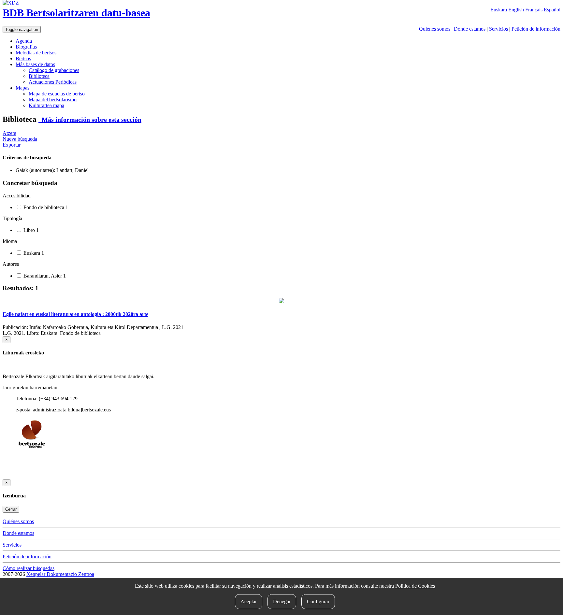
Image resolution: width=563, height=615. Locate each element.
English (516, 9)
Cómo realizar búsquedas (28, 568)
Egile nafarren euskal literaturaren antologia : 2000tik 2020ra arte (75, 314)
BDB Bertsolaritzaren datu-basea (76, 13)
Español (552, 9)
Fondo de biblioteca (45, 207)
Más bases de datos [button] (35, 64)
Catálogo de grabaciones (54, 70)
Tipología (12, 218)
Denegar (282, 601)
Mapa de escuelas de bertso (57, 93)
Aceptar (248, 601)
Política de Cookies (415, 586)
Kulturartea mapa (46, 105)
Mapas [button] (22, 88)
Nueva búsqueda (20, 139)
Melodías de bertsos (36, 52)
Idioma (10, 241)
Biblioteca (39, 76)
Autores (11, 264)
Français (533, 9)
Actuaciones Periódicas (53, 82)
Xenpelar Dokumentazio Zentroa (60, 574)
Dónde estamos (469, 29)
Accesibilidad (17, 195)
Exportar (12, 145)
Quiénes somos (434, 29)
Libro (30, 230)
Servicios (498, 29)
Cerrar (11, 509)
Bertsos (23, 58)
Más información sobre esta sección (89, 119)
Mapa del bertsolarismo (53, 99)
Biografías (26, 47)
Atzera (9, 133)
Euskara (498, 9)
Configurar (318, 601)
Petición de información (536, 29)
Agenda (24, 41)
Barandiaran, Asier (44, 276)
